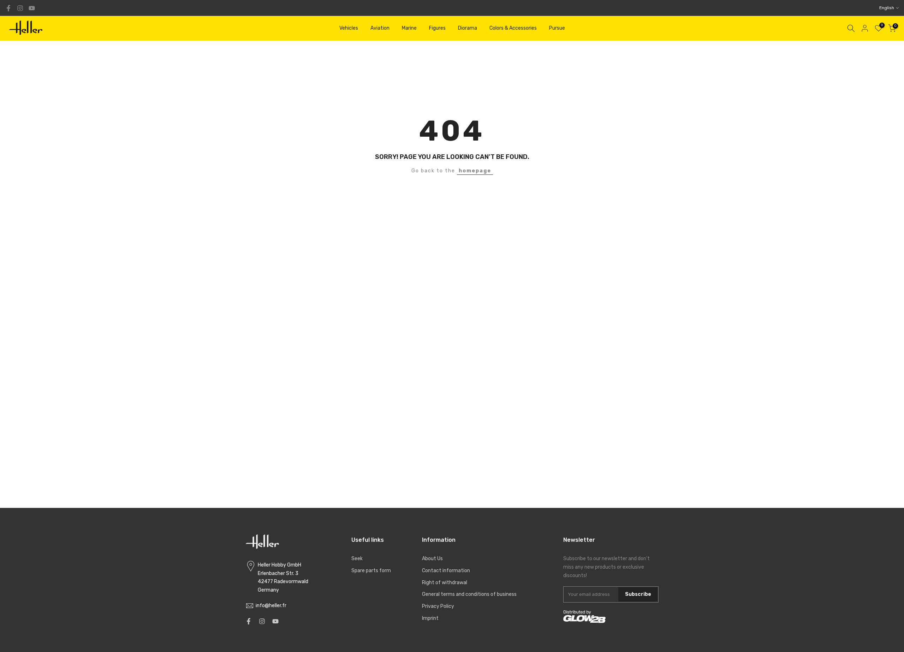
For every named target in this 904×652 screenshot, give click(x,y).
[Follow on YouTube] (32, 8)
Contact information (446, 571)
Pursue (557, 28)
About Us (432, 559)
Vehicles (348, 28)
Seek (357, 559)
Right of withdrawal (444, 583)
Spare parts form (371, 571)
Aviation (379, 28)
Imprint (430, 618)
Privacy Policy (438, 606)
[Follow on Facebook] (8, 8)
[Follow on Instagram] (20, 8)
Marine (409, 28)
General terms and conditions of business (469, 594)
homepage (475, 171)
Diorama (467, 28)
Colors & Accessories (513, 28)
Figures (437, 28)
